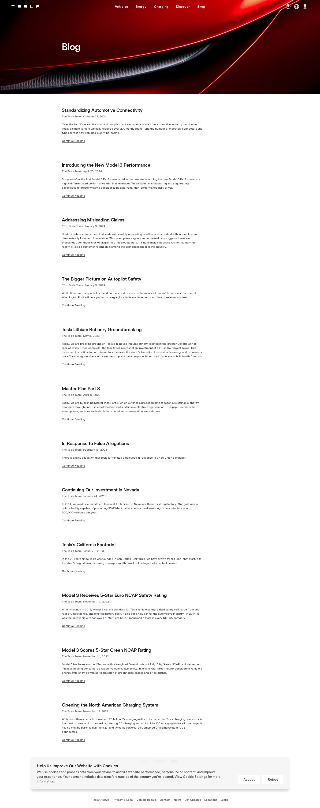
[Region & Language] (296, 6)
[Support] (288, 6)
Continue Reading (73, 140)
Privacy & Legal (123, 799)
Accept (249, 779)
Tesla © (100, 799)
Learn (224, 799)
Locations (210, 799)
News (177, 799)
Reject (273, 779)
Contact (165, 799)
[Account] (305, 6)
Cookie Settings (195, 776)
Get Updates (193, 799)
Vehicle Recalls (146, 799)
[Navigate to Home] (25, 6)
